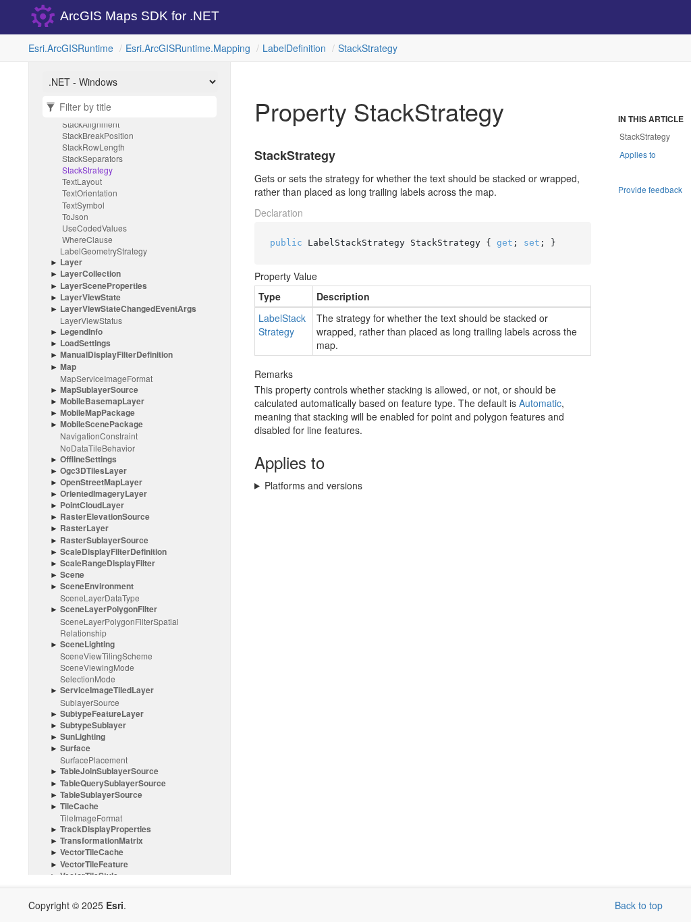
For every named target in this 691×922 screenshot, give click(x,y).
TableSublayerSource (101, 795)
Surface (75, 748)
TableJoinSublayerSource (109, 771)
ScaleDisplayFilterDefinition (113, 552)
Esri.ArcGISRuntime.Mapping (188, 48)
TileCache (79, 806)
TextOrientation (89, 192)
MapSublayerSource (99, 390)
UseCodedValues (94, 228)
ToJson (75, 216)
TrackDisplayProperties (105, 829)
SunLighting (82, 736)
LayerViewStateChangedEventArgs (128, 309)
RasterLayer (84, 528)
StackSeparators (92, 158)
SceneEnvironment (97, 586)
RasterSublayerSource (104, 540)
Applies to (637, 154)
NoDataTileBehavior (97, 448)
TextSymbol (83, 205)
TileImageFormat (91, 817)
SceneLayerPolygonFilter (108, 609)
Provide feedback (650, 189)
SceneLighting (87, 644)
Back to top (639, 905)
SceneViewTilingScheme (106, 655)
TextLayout (82, 181)
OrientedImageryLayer (103, 493)
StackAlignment (90, 124)
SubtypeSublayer (93, 725)
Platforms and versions (313, 485)
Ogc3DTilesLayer (93, 471)
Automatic (540, 403)
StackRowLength (93, 147)
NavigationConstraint (99, 435)
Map (68, 367)
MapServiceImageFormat (106, 378)
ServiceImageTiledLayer (107, 690)
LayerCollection (90, 273)
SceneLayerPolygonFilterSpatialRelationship (119, 627)
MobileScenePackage (101, 424)
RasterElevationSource (105, 516)
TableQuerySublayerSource (113, 783)
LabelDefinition (294, 48)
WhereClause (87, 239)
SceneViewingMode (97, 667)
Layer (71, 262)
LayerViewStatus (91, 320)
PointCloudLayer (92, 505)
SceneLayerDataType (100, 597)
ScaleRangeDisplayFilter (107, 563)
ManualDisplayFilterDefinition (116, 354)
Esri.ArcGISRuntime (70, 48)
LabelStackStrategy (282, 324)
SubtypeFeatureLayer (102, 714)
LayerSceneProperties (103, 286)
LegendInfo (81, 331)
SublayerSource (89, 702)
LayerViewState (90, 297)
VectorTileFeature (94, 864)
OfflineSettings (88, 459)
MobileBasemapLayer (102, 401)
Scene (72, 574)
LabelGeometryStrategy (103, 250)
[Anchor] (246, 156)
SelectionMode (87, 678)
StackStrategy (367, 48)
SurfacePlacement (94, 759)
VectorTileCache (91, 852)
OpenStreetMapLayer (101, 482)
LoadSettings (85, 343)
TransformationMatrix (101, 840)
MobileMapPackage (97, 412)
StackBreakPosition (98, 135)
